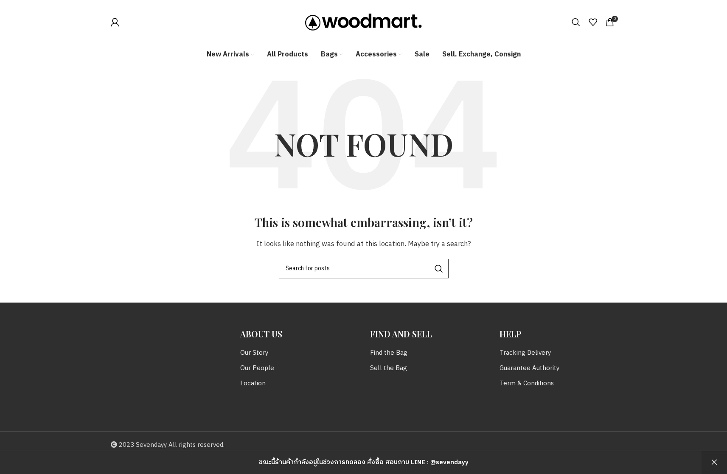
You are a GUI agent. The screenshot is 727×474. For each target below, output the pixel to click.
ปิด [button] (714, 462)
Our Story (254, 352)
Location (253, 383)
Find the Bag (388, 352)
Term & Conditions (527, 383)
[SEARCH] (439, 268)
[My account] (115, 22)
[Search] (575, 22)
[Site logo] (363, 22)
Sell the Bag (388, 368)
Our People (257, 368)
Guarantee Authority (529, 368)
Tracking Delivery (525, 352)
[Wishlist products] (592, 22)
